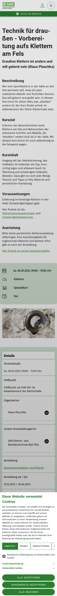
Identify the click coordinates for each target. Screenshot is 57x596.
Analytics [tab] (10, 546)
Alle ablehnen (28, 592)
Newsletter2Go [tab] (41, 546)
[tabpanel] (28, 561)
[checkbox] (28, 556)
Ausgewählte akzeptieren (28, 585)
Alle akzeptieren (28, 577)
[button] (28, 563)
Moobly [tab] (24, 546)
